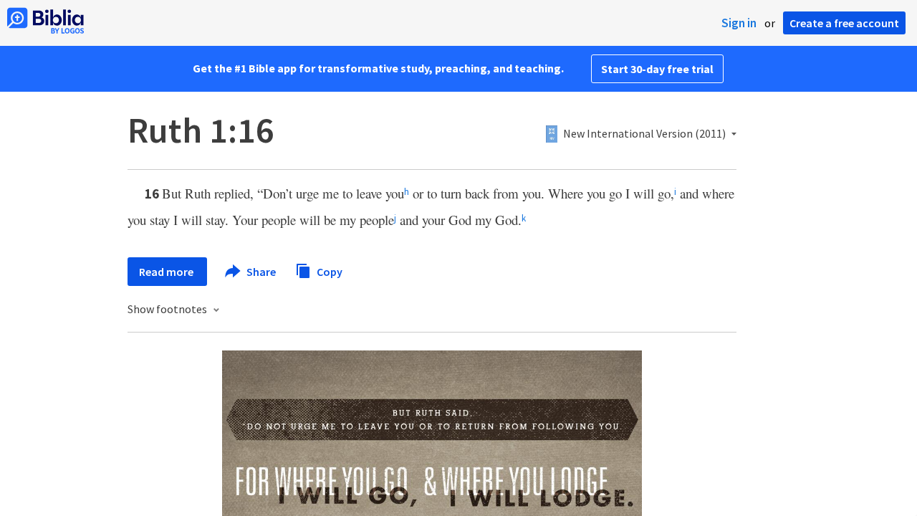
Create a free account (844, 23)
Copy (328, 270)
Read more (167, 271)
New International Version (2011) (644, 134)
